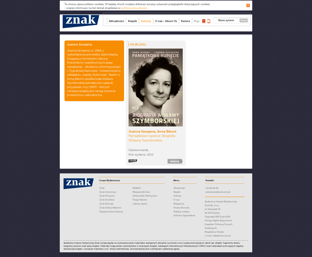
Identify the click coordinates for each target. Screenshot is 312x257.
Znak (102, 188)
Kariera (185, 21)
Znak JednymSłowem (110, 207)
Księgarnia (179, 203)
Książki (132, 21)
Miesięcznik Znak (141, 192)
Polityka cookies (181, 211)
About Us (171, 21)
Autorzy (146, 21)
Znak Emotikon (107, 199)
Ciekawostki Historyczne (145, 196)
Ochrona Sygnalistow (184, 215)
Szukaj (243, 20)
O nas (158, 21)
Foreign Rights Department (218, 220)
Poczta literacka (181, 207)
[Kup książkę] (203, 22)
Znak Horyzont (107, 196)
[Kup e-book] (208, 22)
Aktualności (116, 21)
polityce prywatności (134, 8)
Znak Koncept (106, 203)
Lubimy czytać (140, 203)
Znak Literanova (107, 192)
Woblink (137, 188)
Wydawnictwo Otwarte (111, 211)
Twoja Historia (140, 199)
